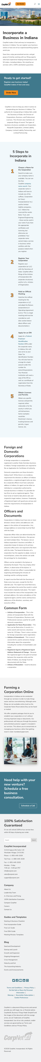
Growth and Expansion (12, 953)
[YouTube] (20, 980)
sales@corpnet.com (11, 874)
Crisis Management (10, 960)
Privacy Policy (29, 988)
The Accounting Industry (12, 966)
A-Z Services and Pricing (12, 896)
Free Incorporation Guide (12, 924)
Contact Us (8, 909)
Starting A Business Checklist (14, 921)
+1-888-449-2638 (18, 859)
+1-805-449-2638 (16, 856)
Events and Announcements (13, 970)
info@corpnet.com (10, 871)
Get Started (20, 4)
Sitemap (11, 995)
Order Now (11, 92)
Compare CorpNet (10, 903)
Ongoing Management (11, 956)
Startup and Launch (10, 950)
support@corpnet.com (11, 878)
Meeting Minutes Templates (14, 935)
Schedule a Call (28, 805)
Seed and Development (12, 946)
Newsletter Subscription (24, 995)
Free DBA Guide (9, 931)
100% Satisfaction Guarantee (14, 899)
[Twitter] (13, 980)
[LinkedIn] (24, 980)
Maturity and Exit (10, 963)
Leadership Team (10, 893)
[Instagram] (27, 980)
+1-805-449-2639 (14, 862)
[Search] (35, 3)
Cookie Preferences (21, 998)
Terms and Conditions (14, 988)
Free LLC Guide (9, 928)
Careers (7, 906)
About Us (7, 889)
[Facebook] (17, 980)
